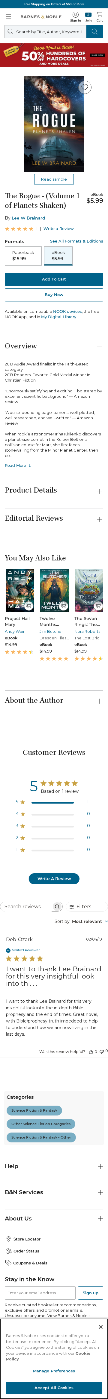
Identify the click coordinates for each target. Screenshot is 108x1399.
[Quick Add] (28, 606)
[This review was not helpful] (102, 1051)
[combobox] (81, 921)
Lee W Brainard (28, 218)
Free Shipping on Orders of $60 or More (54, 4)
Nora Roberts (87, 631)
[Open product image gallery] (54, 124)
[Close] (100, 1327)
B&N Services (24, 1192)
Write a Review (59, 228)
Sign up (90, 1292)
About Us (18, 1218)
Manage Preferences (54, 1370)
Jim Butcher (51, 631)
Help (11, 1166)
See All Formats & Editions (76, 241)
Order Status (26, 1251)
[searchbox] (26, 907)
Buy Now (54, 294)
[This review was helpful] (91, 1051)
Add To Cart (54, 279)
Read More (15, 465)
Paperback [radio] (23, 255)
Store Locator (27, 1239)
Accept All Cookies (53, 1387)
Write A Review (54, 878)
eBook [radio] (58, 255)
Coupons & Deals (30, 1263)
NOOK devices (67, 311)
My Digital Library (58, 316)
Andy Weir (15, 631)
